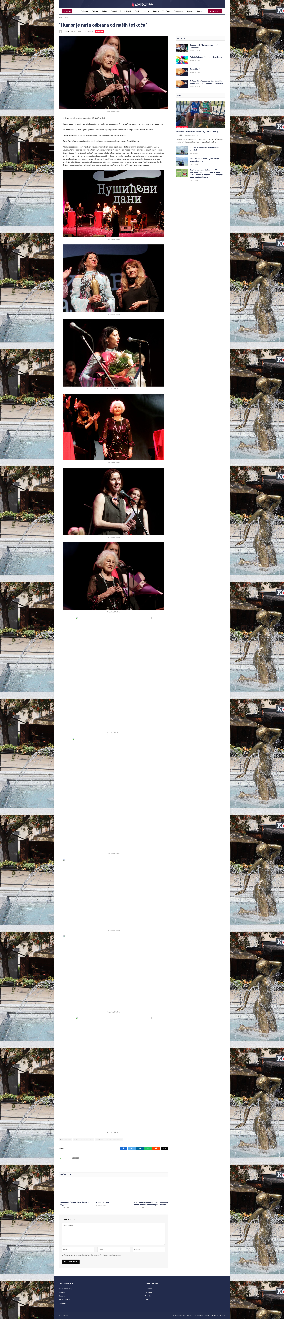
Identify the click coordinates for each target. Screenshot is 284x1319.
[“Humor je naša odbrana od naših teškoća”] (113, 108)
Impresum (62, 1303)
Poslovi (114, 11)
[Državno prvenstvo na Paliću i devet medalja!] (182, 150)
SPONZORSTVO (215, 11)
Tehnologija (178, 11)
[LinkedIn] (51, 136)
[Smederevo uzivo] (142, 4)
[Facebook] (51, 124)
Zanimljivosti (125, 11)
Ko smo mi (62, 1292)
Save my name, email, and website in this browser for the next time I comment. (92, 1255)
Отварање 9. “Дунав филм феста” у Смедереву (74, 1203)
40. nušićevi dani (65, 1140)
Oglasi (104, 11)
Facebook (148, 1289)
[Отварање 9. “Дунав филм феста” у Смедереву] (76, 1189)
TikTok (147, 1299)
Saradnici (62, 1296)
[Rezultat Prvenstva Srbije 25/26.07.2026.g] (200, 114)
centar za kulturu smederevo (83, 1140)
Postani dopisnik (65, 1299)
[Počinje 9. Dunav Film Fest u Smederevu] (182, 60)
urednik (67, 31)
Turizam (95, 11)
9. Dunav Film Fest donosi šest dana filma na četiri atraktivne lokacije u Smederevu (151, 1203)
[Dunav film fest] (113, 1189)
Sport (146, 11)
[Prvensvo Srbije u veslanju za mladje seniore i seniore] (182, 161)
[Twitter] (51, 130)
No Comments (89, 31)
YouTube (166, 11)
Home (60, 17)
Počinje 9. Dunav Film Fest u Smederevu (206, 57)
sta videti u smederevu (114, 1140)
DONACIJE (67, 11)
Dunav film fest (102, 1202)
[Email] (51, 148)
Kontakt (200, 11)
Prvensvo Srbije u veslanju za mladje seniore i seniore (204, 160)
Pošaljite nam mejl (65, 1289)
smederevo (100, 1140)
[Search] (63, 4)
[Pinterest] (51, 142)
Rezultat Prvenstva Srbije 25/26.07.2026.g (197, 131)
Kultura (156, 11)
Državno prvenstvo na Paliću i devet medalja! (204, 149)
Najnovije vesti (182, 127)
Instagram (148, 1292)
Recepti (190, 11)
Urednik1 (180, 135)
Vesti (137, 11)
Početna (84, 11)
